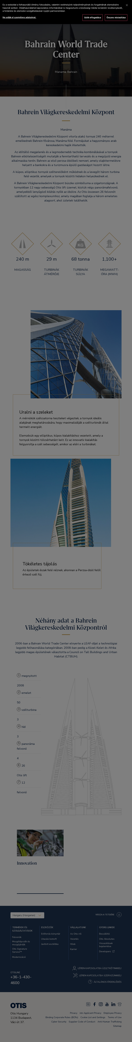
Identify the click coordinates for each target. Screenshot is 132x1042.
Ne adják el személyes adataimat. (19, 17)
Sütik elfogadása (92, 17)
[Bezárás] (126, 5)
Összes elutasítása (116, 17)
